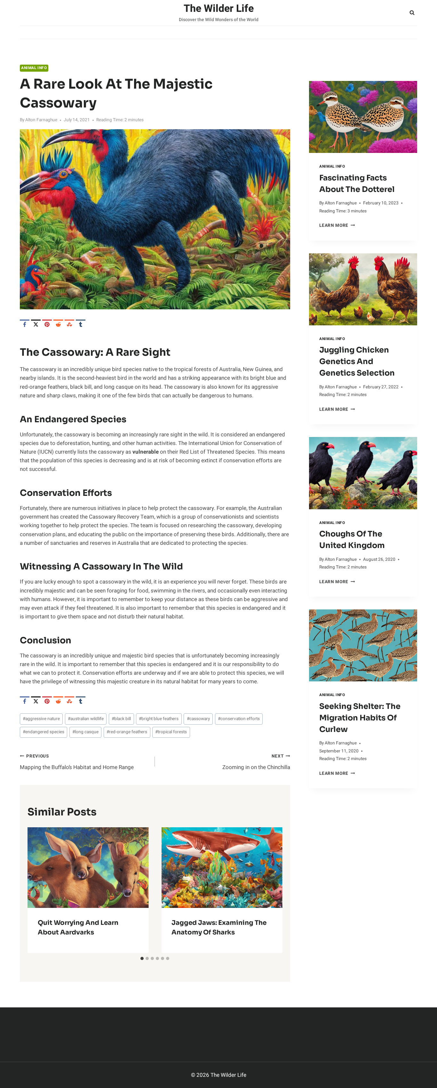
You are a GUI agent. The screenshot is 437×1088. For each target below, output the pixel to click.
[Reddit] (58, 324)
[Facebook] (24, 324)
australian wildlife (86, 719)
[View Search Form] (412, 13)
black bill (121, 719)
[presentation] (363, 117)
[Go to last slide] (38, 890)
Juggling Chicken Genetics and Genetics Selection (357, 361)
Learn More (337, 225)
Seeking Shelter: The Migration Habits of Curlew (360, 718)
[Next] (272, 890)
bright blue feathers (159, 719)
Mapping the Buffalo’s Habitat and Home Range (77, 762)
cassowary (198, 719)
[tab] (142, 958)
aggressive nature (41, 719)
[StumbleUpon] (69, 324)
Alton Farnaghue (41, 120)
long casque (85, 732)
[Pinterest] (47, 324)
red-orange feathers (127, 732)
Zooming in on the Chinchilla (256, 762)
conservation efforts (239, 719)
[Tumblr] (80, 324)
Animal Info (34, 68)
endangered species (43, 732)
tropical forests (171, 732)
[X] (36, 324)
